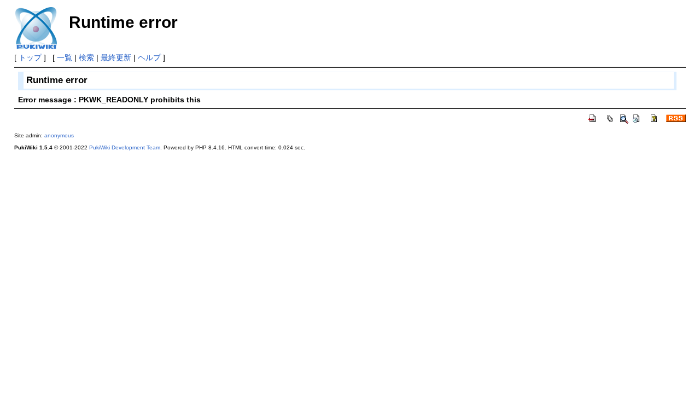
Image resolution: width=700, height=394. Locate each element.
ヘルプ (149, 57)
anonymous (59, 135)
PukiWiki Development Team (124, 147)
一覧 (64, 57)
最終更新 (116, 57)
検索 (86, 57)
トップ (30, 57)
